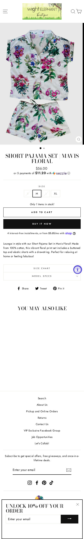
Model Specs (42, 276)
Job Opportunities (42, 437)
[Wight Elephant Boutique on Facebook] (37, 483)
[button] (42, 173)
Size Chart (42, 268)
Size (42, 186)
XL (55, 193)
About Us (42, 405)
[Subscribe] (68, 470)
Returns (42, 418)
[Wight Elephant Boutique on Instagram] (30, 483)
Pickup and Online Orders (42, 411)
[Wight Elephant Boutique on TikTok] (51, 483)
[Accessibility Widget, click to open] (77, 269)
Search (42, 398)
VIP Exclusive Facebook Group (42, 430)
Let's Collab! (42, 443)
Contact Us (42, 424)
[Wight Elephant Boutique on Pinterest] (44, 483)
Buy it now (42, 223)
